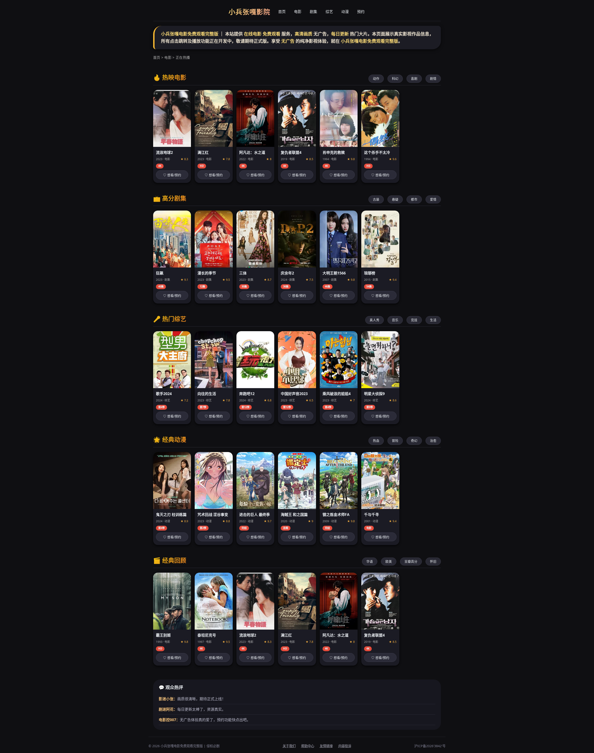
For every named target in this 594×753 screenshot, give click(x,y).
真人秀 (374, 320)
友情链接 (326, 746)
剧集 (313, 11)
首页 (282, 11)
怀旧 (433, 561)
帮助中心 (307, 746)
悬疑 (395, 199)
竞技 (414, 320)
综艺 (329, 11)
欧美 (388, 561)
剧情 (433, 78)
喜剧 (414, 78)
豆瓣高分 (410, 561)
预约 (361, 11)
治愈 (433, 440)
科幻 (395, 78)
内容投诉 (344, 746)
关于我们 (289, 746)
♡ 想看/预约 (172, 175)
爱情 (433, 199)
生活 (433, 320)
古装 (376, 199)
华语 (369, 561)
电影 (297, 11)
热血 (376, 440)
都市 (414, 199)
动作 (376, 78)
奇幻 (414, 440)
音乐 (395, 320)
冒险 (395, 440)
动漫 (345, 11)
